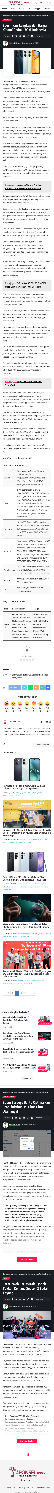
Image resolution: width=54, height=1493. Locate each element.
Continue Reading (27, 1259)
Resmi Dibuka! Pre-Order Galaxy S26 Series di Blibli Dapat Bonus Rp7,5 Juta (24, 878)
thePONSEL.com (14, 43)
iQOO (23, 793)
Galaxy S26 (22, 884)
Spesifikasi (15, 795)
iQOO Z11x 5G (31, 793)
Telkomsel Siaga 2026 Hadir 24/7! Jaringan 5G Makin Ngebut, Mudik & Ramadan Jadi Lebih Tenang (27, 974)
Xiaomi (23, 81)
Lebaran (27, 981)
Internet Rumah (12, 842)
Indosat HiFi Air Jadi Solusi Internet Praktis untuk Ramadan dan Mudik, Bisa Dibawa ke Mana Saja (27, 833)
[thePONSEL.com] (18, 3)
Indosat (36, 840)
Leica (36, 934)
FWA (25, 840)
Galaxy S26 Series (35, 884)
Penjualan (7, 795)
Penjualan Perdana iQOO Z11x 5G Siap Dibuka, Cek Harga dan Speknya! (24, 787)
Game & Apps (9, 1097)
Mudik (33, 981)
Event (20, 840)
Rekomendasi (45, 1023)
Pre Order (36, 887)
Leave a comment (43, 745)
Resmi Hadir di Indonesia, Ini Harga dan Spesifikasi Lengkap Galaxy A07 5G (18, 1052)
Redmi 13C (27, 675)
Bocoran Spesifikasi (26, 934)
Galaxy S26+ (15, 887)
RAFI (43, 981)
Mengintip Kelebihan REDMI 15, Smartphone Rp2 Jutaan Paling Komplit (16, 1020)
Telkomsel (15, 983)
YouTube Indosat (14, 1368)
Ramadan (6, 983)
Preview (7, 20)
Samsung (44, 887)
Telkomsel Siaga (26, 983)
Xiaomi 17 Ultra (26, 936)
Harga (18, 793)
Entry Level (17, 675)
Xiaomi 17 (16, 936)
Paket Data (28, 842)
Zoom (22, 1163)
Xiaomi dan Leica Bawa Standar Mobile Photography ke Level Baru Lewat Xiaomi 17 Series (26, 927)
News (40, 793)
